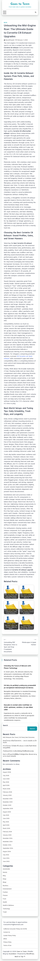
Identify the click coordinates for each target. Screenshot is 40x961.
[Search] (35, 12)
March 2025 (6, 828)
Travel (5, 912)
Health (5, 902)
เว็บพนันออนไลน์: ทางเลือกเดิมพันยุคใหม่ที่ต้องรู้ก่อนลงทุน (18, 751)
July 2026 (6, 775)
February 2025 (7, 831)
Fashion (5, 892)
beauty (5, 872)
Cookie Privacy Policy (9, 935)
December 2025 (7, 798)
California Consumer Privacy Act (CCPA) (15, 929)
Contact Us (6, 932)
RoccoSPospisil (9, 40)
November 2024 (8, 841)
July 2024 (6, 854)
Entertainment (7, 889)
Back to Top (19, 956)
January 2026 (7, 795)
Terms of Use (7, 945)
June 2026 (6, 779)
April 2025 (6, 825)
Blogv (4, 882)
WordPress (30, 954)
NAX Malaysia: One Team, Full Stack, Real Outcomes (19, 737)
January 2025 (7, 835)
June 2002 (6, 861)
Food (4, 898)
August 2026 (7, 772)
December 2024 (7, 838)
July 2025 (6, 815)
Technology (6, 908)
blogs (4, 879)
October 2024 (7, 845)
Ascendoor (12, 954)
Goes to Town (20, 4)
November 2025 (8, 802)
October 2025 (7, 805)
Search (5, 725)
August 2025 (7, 812)
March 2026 (6, 788)
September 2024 (8, 848)
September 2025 (8, 808)
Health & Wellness (8, 905)
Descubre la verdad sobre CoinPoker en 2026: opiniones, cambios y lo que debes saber (18, 707)
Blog (5, 22)
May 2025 (6, 822)
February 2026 (7, 792)
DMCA (5, 938)
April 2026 (6, 785)
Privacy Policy (7, 942)
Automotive (6, 869)
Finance (5, 895)
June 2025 (6, 818)
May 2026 (6, 782)
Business (5, 885)
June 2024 (6, 858)
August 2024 (7, 851)
